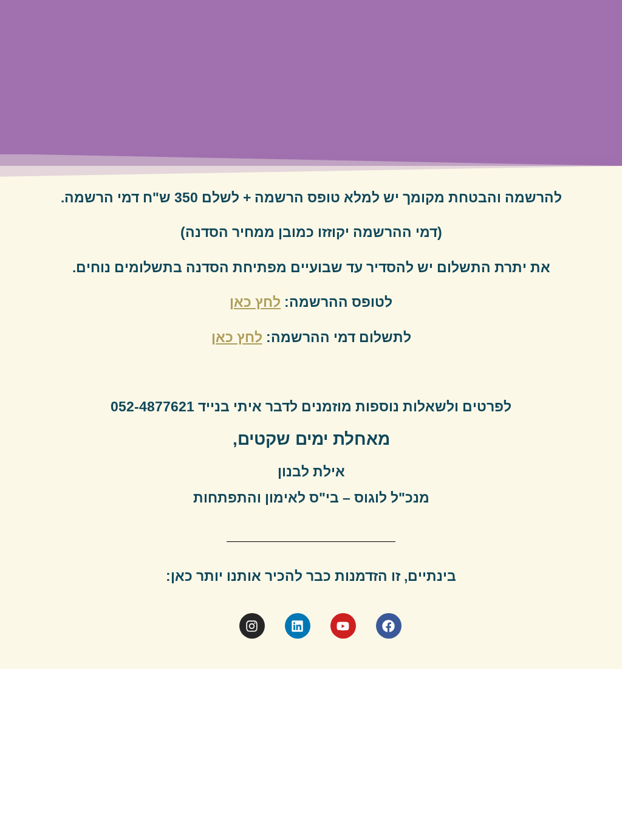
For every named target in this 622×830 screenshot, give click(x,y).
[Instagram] (252, 626)
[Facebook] (389, 626)
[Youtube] (343, 626)
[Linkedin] (297, 626)
